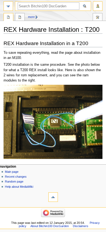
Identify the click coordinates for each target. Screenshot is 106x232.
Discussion (19, 17)
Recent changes (16, 176)
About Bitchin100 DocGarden (49, 226)
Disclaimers (80, 226)
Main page (11, 171)
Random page (14, 181)
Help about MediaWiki (19, 186)
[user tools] (97, 6)
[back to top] (53, 197)
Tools (97, 17)
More (31, 16)
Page (8, 17)
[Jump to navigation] (8, 6)
